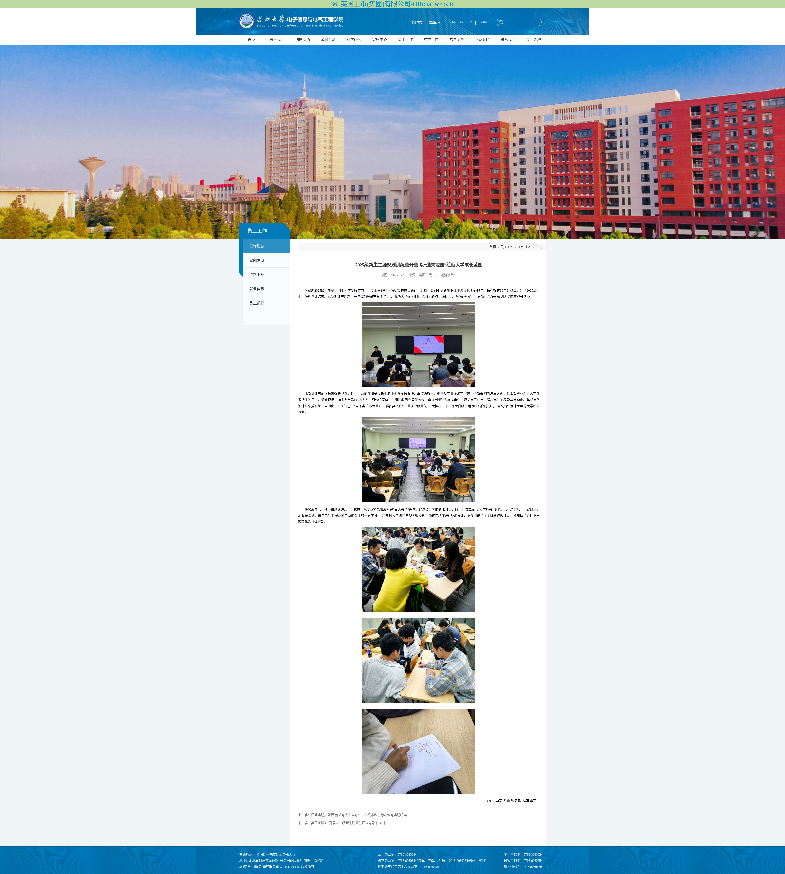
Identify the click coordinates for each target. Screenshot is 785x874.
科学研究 (354, 40)
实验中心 (379, 40)
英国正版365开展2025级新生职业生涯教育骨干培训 (348, 823)
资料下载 (256, 275)
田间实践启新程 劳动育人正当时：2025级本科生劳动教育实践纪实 (359, 815)
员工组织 (256, 303)
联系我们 (508, 40)
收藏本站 (417, 22)
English (483, 22)
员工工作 (405, 40)
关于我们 (277, 40)
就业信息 (256, 289)
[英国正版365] (291, 21)
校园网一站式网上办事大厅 (276, 854)
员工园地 (533, 40)
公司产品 (328, 40)
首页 (251, 40)
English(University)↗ (459, 22)
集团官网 (435, 22)
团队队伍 (302, 40)
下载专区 (482, 40)
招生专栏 (456, 40)
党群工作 (431, 40)
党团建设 (256, 260)
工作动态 (256, 246)
